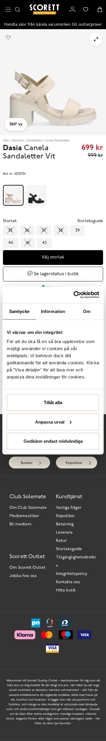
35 (10, 230)
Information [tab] (53, 311)
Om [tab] (86, 311)
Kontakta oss (68, 582)
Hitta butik (66, 590)
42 (44, 243)
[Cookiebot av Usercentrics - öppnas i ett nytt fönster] (74, 295)
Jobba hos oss (23, 576)
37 (44, 230)
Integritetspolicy (71, 574)
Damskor (18, 140)
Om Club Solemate (28, 508)
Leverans (64, 532)
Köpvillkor (74, 463)
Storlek (10, 221)
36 (27, 230)
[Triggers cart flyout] (100, 9)
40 (10, 243)
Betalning (65, 524)
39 (77, 230)
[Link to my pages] (72, 9)
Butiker (27, 463)
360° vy (15, 124)
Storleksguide (69, 549)
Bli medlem (20, 524)
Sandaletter (34, 140)
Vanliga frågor (69, 508)
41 (27, 243)
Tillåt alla (53, 402)
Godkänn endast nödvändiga (53, 441)
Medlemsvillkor (24, 516)
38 (61, 230)
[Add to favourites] (8, 37)
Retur (61, 541)
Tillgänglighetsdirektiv (76, 561)
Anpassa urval (49, 421)
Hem (6, 140)
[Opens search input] (17, 9)
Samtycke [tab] (19, 311)
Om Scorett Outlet (27, 567)
